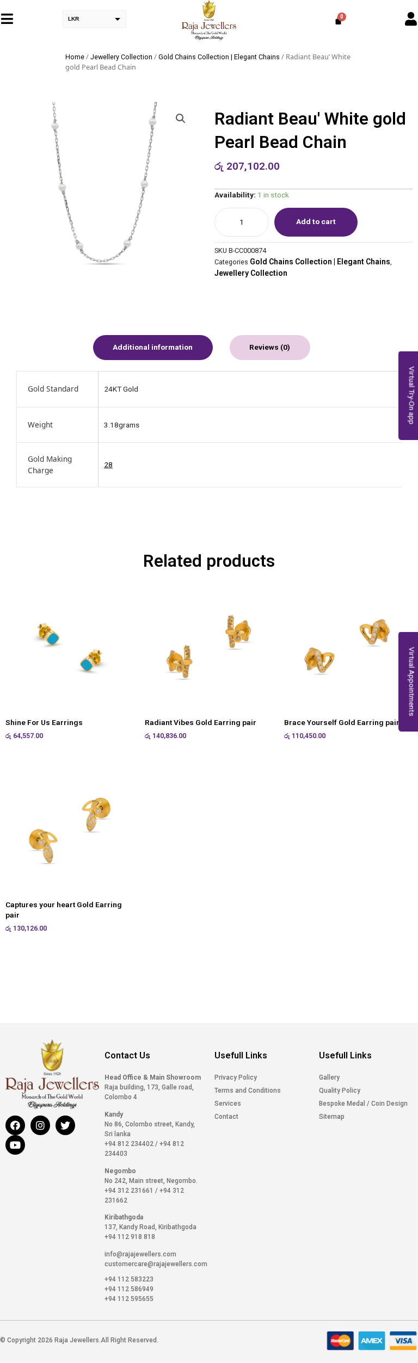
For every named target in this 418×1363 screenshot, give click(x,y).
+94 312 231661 (129, 1190)
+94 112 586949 (128, 1289)
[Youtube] (15, 1145)
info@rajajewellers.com (140, 1254)
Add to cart (316, 221)
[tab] (153, 347)
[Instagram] (40, 1125)
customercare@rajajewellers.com (155, 1264)
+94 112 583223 (128, 1279)
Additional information (153, 347)
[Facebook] (15, 1125)
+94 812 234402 (129, 1144)
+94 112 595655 (128, 1299)
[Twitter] (65, 1125)
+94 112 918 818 (129, 1237)
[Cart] (338, 21)
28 (108, 464)
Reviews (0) (269, 347)
